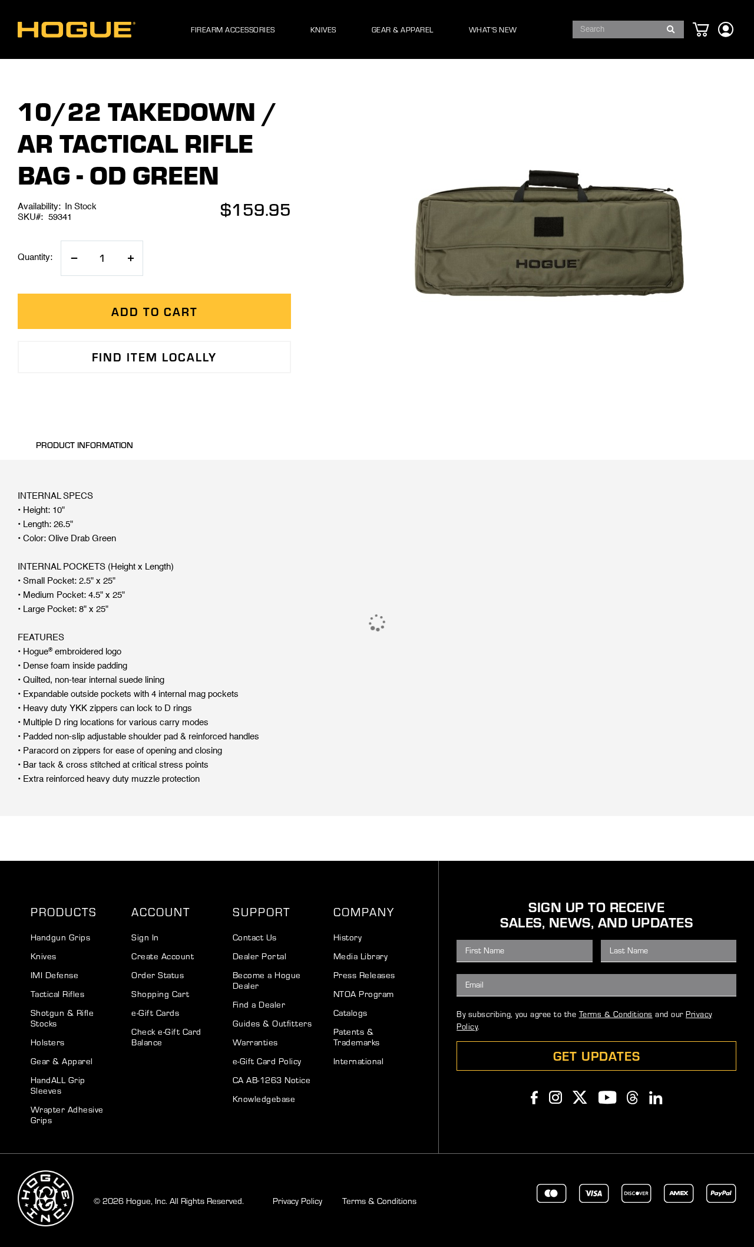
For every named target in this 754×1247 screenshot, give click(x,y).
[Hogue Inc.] (76, 30)
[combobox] (628, 29)
